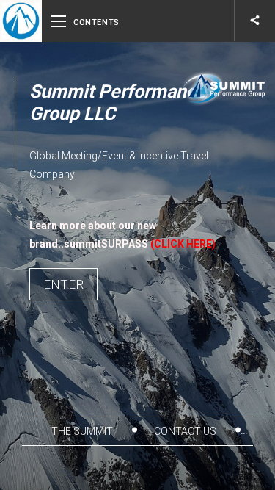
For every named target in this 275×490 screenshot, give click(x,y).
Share (254, 20)
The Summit (83, 431)
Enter (63, 284)
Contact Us (186, 431)
